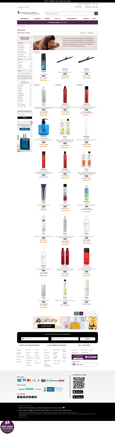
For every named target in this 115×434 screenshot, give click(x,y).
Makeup (47, 18)
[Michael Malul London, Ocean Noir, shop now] (24, 137)
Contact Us (47, 352)
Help (94, 3)
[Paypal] (38, 380)
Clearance (28, 363)
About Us (46, 355)
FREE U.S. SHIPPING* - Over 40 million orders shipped (57, 1)
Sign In (80, 3)
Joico (66, 203)
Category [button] (20, 42)
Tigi (44, 73)
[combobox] (71, 13)
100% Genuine (57, 361)
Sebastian (87, 138)
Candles (37, 355)
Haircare (57, 18)
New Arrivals (38, 357)
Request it (44, 209)
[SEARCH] (96, 13)
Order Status (87, 3)
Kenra (44, 105)
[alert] (79, 7)
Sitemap (64, 354)
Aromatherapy (29, 357)
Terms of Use (22, 408)
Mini (36, 360)
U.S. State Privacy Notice (43, 408)
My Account (74, 350)
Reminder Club (84, 352)
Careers (64, 361)
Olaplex (87, 235)
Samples (28, 352)
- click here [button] (58, 22)
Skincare (37, 18)
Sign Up (25, 117)
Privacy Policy (31, 408)
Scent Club (28, 365)
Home (18, 26)
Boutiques (19, 362)
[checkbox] (24, 46)
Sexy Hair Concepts (66, 105)
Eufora (44, 203)
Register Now (75, 352)
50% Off (28, 350)
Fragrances (24, 18)
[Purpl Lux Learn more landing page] (84, 357)
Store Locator (56, 363)
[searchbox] (69, 13)
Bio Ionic (65, 70)
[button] (18, 75)
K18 (44, 235)
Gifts (94, 18)
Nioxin (65, 138)
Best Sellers (29, 360)
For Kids (37, 350)
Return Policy (56, 350)
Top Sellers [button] (90, 32)
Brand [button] (19, 70)
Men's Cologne (20, 356)
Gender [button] (20, 59)
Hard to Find (38, 363)
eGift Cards (47, 357)
